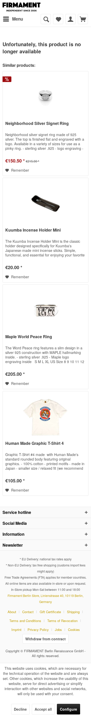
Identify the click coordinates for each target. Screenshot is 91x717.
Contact (28, 611)
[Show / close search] (46, 19)
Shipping (73, 611)
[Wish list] (58, 19)
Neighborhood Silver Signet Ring (37, 123)
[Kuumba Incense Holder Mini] (45, 203)
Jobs (58, 629)
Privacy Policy (38, 629)
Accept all (43, 709)
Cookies (74, 629)
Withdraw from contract (45, 638)
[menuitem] (13, 19)
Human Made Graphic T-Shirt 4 (34, 443)
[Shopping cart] (83, 19)
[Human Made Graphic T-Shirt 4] (45, 416)
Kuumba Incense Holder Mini (33, 230)
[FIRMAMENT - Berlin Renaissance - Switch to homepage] (21, 7)
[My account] (70, 19)
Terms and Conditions (25, 620)
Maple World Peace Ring (28, 336)
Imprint (16, 629)
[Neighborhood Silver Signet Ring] (45, 97)
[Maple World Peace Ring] (45, 310)
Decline (20, 709)
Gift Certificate (50, 611)
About (12, 611)
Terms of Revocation (62, 620)
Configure (68, 709)
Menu (17, 19)
